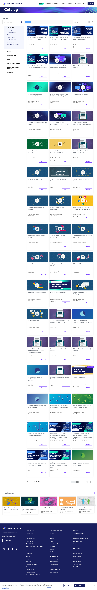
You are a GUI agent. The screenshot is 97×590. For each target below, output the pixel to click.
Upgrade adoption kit (55, 569)
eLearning (28, 561)
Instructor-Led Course (13, 44)
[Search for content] (21, 22)
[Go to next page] (89, 482)
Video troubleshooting (78, 533)
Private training (29, 541)
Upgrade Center (30, 569)
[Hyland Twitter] (4, 549)
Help (84, 3)
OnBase (52, 533)
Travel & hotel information (32, 543)
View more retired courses (86, 493)
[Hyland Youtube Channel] (16, 549)
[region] (48, 586)
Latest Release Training (31, 536)
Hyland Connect (77, 561)
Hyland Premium (54, 564)
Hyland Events (76, 566)
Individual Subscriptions (51, 3)
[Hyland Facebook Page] (8, 549)
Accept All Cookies (79, 585)
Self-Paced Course (12, 47)
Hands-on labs (53, 566)
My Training (78, 3)
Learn (69, 3)
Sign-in (91, 3)
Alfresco (29, 22)
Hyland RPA (52, 546)
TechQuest (76, 559)
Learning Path (11, 37)
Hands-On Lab (11, 32)
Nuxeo (51, 541)
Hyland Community (77, 553)
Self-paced (28, 559)
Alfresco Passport (54, 561)
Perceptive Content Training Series (34, 546)
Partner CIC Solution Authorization (34, 574)
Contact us (76, 543)
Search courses (30, 530)
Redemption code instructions (80, 538)
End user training (54, 572)
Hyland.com (76, 551)
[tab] (89, 22)
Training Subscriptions (55, 559)
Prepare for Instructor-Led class (81, 536)
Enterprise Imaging (54, 543)
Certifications (29, 553)
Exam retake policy (77, 541)
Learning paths (29, 533)
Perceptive (52, 536)
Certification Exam (12, 39)
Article (9, 34)
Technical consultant (31, 572)
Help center (8, 540)
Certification (10, 42)
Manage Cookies (68, 585)
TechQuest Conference (31, 564)
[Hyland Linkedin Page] (12, 549)
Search (63, 3)
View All (52, 551)
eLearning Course (12, 30)
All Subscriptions (30, 566)
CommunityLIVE (77, 556)
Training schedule (30, 538)
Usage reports (53, 574)
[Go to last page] (91, 482)
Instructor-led (29, 556)
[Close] (94, 585)
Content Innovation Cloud (56, 530)
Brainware (52, 549)
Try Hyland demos (77, 564)
